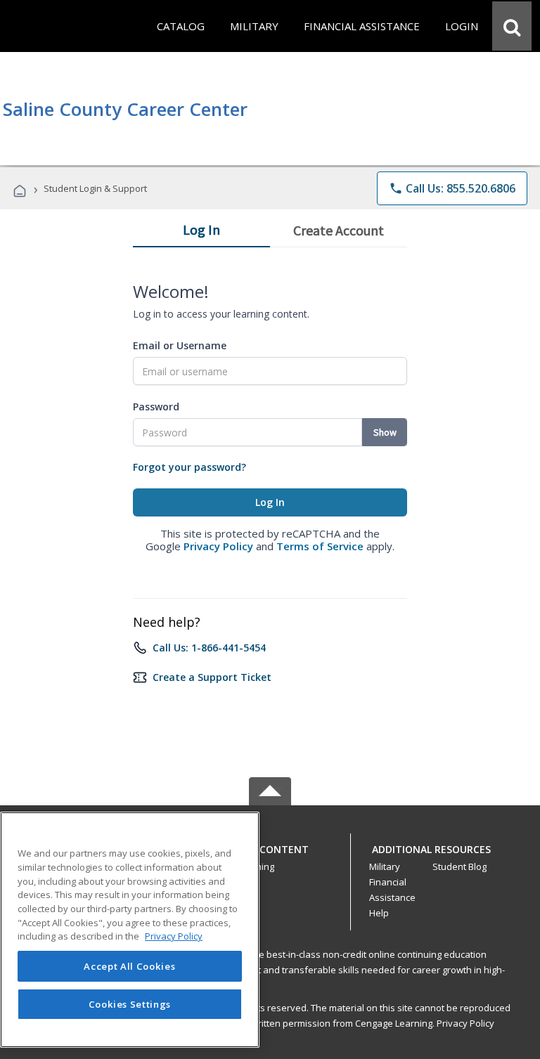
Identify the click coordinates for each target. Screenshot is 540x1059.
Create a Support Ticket (212, 677)
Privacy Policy (218, 546)
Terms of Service (320, 546)
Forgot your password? (189, 467)
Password (156, 406)
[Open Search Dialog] (512, 26)
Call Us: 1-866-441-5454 (209, 647)
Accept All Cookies (129, 966)
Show (385, 432)
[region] (129, 930)
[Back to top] (270, 845)
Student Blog (459, 866)
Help (379, 913)
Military (384, 866)
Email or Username (179, 345)
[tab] (201, 232)
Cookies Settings (130, 1004)
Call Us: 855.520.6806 (452, 188)
